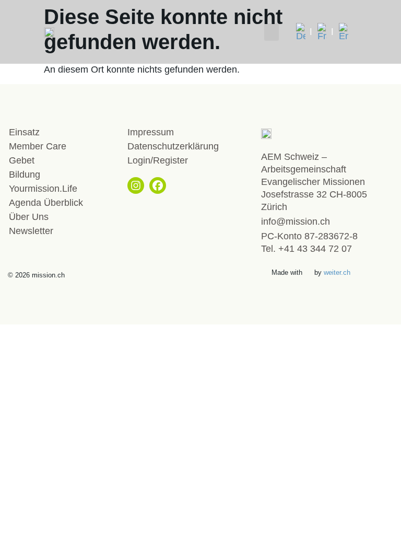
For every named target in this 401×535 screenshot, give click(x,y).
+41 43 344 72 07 (315, 248)
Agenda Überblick (46, 202)
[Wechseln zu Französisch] (325, 32)
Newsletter (31, 231)
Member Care (37, 146)
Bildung (24, 174)
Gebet (21, 160)
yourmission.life (43, 188)
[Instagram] (135, 185)
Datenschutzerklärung (173, 146)
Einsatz (24, 132)
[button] (271, 32)
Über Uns (29, 217)
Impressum (150, 132)
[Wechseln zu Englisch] (343, 32)
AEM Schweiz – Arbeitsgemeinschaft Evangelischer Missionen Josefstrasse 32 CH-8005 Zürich (314, 182)
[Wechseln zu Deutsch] (304, 32)
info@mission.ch (295, 221)
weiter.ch (337, 272)
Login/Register (157, 160)
